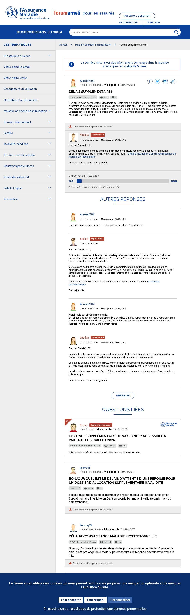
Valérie (84, 425)
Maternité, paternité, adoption (85, 446)
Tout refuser (95, 600)
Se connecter (128, 22)
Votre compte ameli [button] (17, 67)
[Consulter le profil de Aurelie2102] (73, 86)
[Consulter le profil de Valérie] (73, 430)
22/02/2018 (113, 309)
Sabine (84, 238)
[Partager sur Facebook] (150, 82)
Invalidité (75, 489)
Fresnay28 (86, 525)
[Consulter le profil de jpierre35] (73, 473)
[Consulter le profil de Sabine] (73, 245)
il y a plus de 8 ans (89, 140)
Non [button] (174, 181)
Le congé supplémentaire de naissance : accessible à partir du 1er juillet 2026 (117, 438)
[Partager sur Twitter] (157, 82)
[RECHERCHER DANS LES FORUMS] (176, 32)
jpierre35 (85, 467)
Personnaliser (120, 600)
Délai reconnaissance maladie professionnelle (113, 536)
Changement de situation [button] (20, 89)
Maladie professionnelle (83, 98)
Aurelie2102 (87, 80)
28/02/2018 (113, 140)
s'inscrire (153, 22)
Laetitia (84, 337)
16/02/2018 (113, 219)
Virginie (84, 134)
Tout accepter (71, 600)
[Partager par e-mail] (165, 82)
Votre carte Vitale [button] (15, 78)
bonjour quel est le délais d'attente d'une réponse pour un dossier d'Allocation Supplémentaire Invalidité (122, 481)
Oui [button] (75, 181)
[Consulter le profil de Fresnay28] (73, 531)
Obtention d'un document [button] (21, 100)
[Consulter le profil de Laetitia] (73, 343)
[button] (95, 19)
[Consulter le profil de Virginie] (73, 140)
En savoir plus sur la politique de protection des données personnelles (95, 609)
